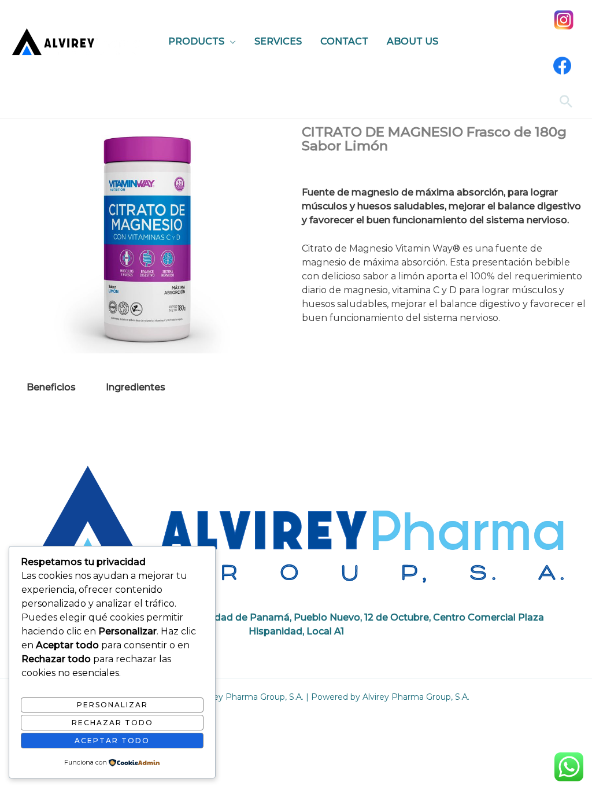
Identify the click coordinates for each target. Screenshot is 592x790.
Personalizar (112, 704)
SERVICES (278, 41)
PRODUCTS (196, 41)
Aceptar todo (112, 740)
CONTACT (344, 41)
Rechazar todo (112, 722)
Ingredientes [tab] (135, 387)
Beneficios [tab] (51, 387)
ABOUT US (412, 41)
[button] (566, 101)
